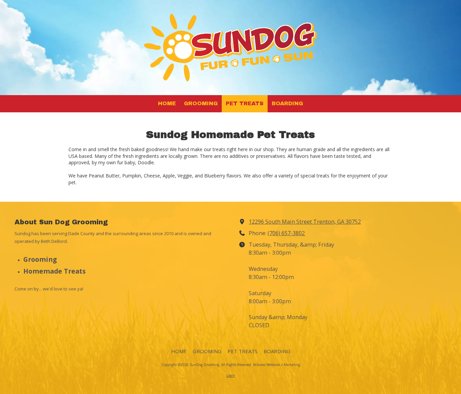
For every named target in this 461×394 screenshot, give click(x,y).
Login (230, 375)
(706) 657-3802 (286, 233)
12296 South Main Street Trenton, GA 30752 (305, 221)
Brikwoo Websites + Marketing (276, 364)
